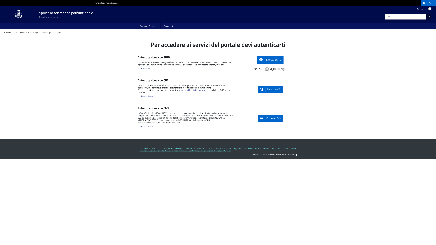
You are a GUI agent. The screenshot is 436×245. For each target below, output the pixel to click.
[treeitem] (428, 3)
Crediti (154, 148)
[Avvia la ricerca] (428, 17)
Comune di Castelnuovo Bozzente (105, 2)
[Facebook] (429, 9)
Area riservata (145, 148)
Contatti (210, 148)
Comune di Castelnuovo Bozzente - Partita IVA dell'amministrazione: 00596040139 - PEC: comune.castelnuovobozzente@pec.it (185, 150)
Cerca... (390, 17)
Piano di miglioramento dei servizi (284, 148)
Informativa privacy (166, 148)
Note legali (179, 148)
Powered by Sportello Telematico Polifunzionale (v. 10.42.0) (273, 154)
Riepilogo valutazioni (262, 148)
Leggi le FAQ (238, 148)
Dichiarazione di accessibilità (195, 148)
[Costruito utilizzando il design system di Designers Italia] (296, 155)
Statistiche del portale (223, 148)
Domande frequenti (148, 26)
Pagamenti (168, 26)
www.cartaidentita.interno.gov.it (193, 90)
